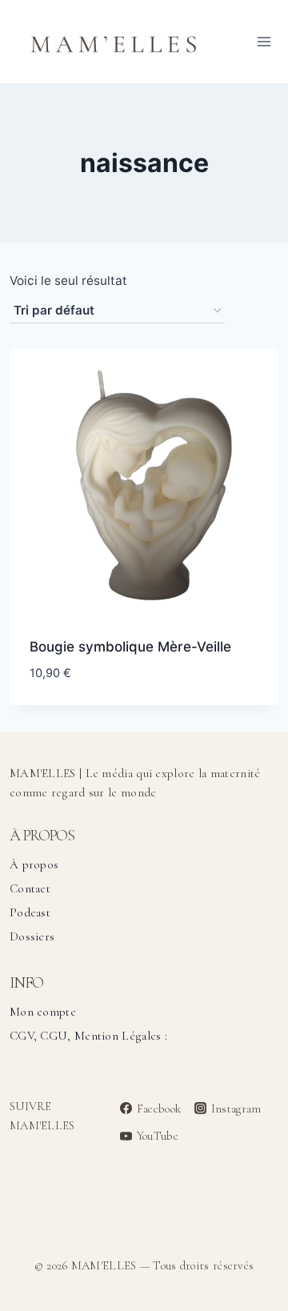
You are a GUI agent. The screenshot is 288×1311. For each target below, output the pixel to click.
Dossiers (32, 936)
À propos (34, 864)
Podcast (30, 912)
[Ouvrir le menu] (263, 41)
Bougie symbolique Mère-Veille (130, 647)
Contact (30, 888)
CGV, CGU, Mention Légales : (88, 1035)
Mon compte (43, 1011)
